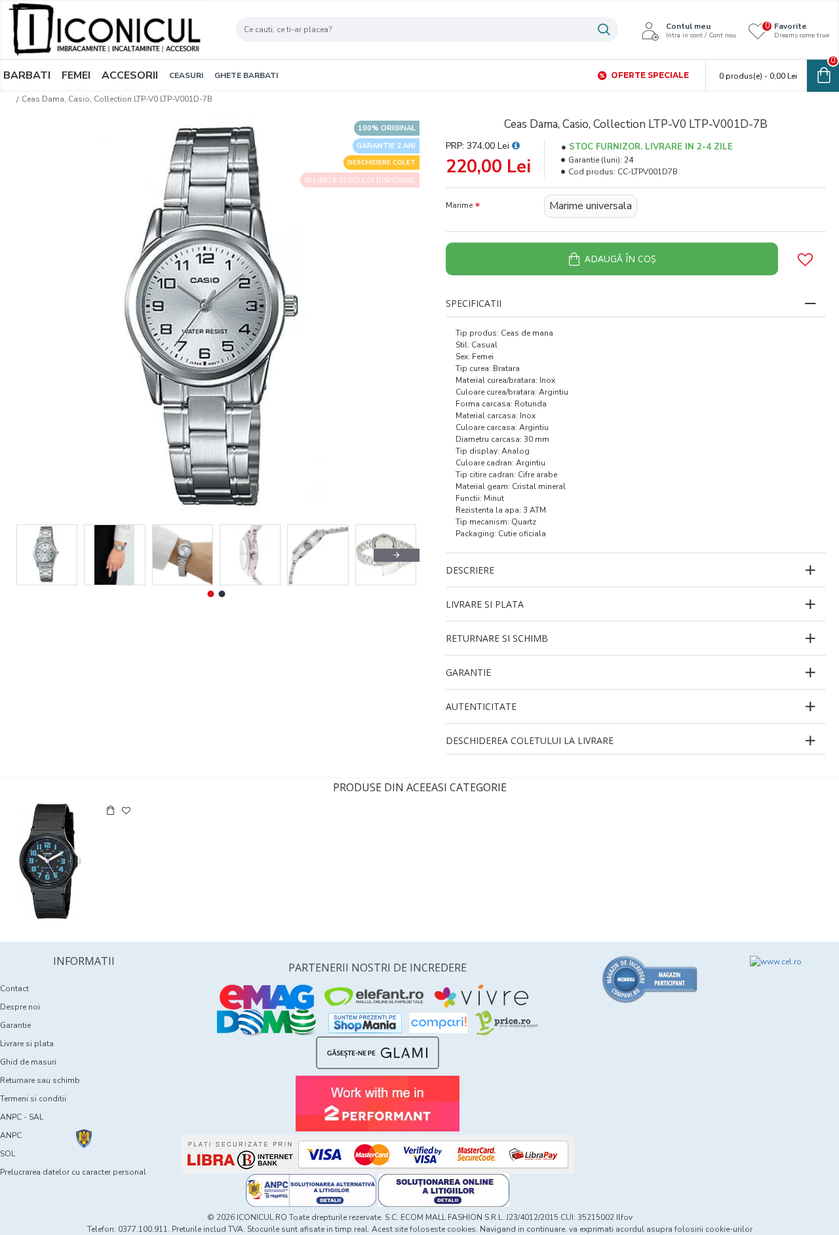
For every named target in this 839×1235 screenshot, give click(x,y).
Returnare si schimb (497, 638)
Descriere (470, 570)
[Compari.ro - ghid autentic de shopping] (650, 979)
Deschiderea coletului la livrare (530, 740)
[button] (36, 555)
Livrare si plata (485, 604)
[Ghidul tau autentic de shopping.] (438, 1023)
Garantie (468, 672)
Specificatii (473, 303)
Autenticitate (481, 706)
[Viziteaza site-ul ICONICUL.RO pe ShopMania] (365, 1023)
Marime (459, 205)
